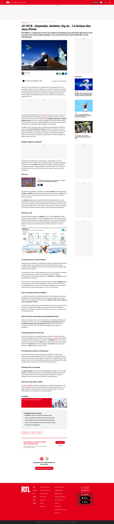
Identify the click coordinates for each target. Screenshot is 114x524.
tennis (76, 112)
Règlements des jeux (59, 490)
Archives (42, 503)
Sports (34, 500)
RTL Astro (57, 522)
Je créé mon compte (60, 442)
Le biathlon (55, 338)
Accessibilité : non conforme (61, 509)
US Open (76, 91)
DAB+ (69, 522)
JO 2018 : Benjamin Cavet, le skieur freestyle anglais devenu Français (40, 420)
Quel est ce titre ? (43, 493)
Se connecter (60, 445)
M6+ (44, 522)
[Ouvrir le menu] (2, 2)
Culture (34, 496)
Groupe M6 (39, 522)
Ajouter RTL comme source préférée (44, 468)
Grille (19, 2)
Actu (12, 2)
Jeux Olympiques (25, 432)
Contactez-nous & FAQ (59, 487)
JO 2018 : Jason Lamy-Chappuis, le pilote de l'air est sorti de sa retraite (40, 422)
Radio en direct (43, 496)
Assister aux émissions (45, 487)
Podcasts (24, 2)
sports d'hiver (39, 432)
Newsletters (42, 506)
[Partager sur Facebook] (57, 73)
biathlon (32, 432)
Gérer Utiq (57, 503)
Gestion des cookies (59, 500)
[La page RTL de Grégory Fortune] (22, 73)
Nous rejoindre (58, 506)
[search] (109, 2)
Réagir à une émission (45, 490)
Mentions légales (58, 493)
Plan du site (57, 512)
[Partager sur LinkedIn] (66, 73)
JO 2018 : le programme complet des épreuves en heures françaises (39, 417)
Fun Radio (48, 522)
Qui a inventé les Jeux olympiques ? (32, 425)
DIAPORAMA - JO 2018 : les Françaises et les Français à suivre (38, 415)
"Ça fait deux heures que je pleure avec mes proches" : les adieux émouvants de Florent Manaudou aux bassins (51, 181)
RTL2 (53, 522)
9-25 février (44, 117)
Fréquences (42, 500)
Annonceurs (74, 522)
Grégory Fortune (27, 72)
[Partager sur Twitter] (63, 73)
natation (38, 178)
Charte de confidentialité (60, 496)
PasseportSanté (64, 522)
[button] (97, 2)
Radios (15, 2)
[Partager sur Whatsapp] (60, 73)
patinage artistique (28, 385)
